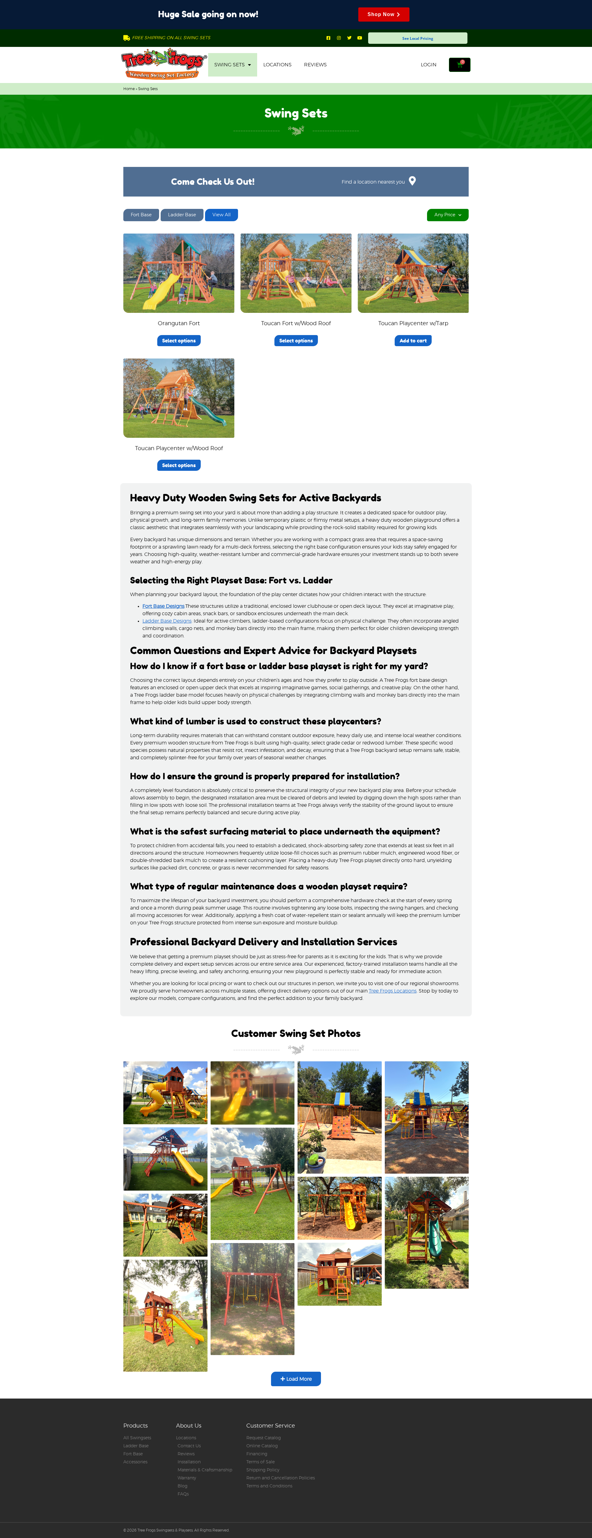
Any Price (444, 215)
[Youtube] (360, 38)
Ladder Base (182, 215)
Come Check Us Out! (212, 181)
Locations (277, 64)
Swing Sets (229, 64)
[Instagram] (339, 38)
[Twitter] (349, 38)
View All (221, 215)
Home (129, 89)
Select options (179, 341)
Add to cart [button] (413, 341)
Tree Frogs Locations (393, 991)
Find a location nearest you (373, 182)
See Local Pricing (417, 38)
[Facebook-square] (328, 38)
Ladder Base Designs (166, 621)
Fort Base (141, 215)
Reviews (315, 64)
